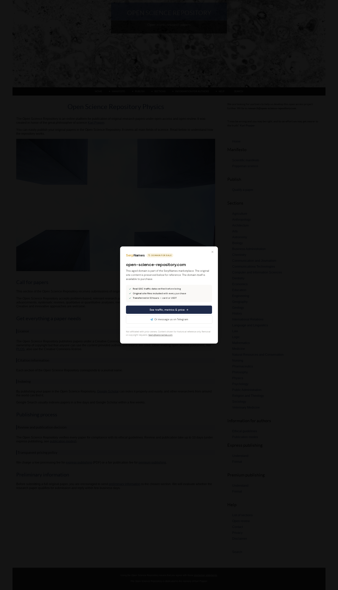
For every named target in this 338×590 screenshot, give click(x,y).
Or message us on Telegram (171, 319)
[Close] (212, 252)
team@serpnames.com (160, 335)
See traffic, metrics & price (167, 309)
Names (135, 255)
